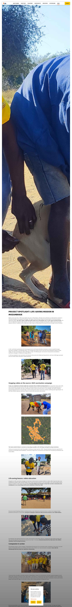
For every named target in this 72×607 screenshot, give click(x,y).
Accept (39, 602)
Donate (67, 3)
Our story (23, 3)
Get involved (52, 3)
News (58, 3)
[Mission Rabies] (5, 3)
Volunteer (30, 3)
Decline (33, 602)
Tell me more (33, 599)
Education (45, 3)
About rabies (16, 3)
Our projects (37, 3)
